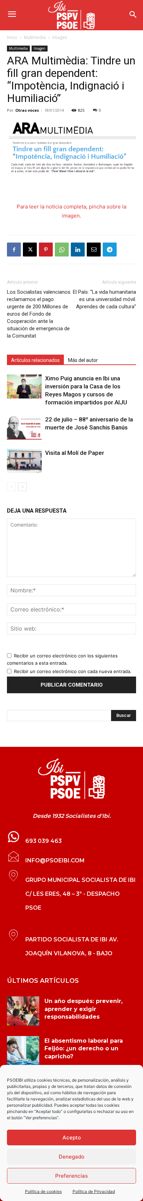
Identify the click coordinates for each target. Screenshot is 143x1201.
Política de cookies (43, 1191)
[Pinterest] (46, 249)
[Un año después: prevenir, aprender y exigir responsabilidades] (23, 1011)
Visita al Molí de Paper (74, 452)
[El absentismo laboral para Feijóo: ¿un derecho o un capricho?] (23, 1050)
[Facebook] (14, 249)
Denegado (71, 1156)
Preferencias (71, 1175)
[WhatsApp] (62, 249)
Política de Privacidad (94, 1191)
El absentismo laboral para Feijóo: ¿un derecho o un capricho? (83, 1048)
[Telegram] (110, 249)
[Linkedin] (78, 249)
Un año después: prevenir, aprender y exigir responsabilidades (83, 1009)
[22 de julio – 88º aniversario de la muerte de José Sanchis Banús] (24, 428)
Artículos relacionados (35, 360)
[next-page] (22, 486)
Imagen (59, 37)
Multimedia (35, 37)
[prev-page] (11, 486)
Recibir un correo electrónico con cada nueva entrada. (73, 671)
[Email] (94, 249)
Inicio (12, 37)
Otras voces (27, 110)
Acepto (71, 1137)
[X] (30, 249)
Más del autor (83, 360)
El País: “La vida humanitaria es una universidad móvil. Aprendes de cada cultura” (104, 299)
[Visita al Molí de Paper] (24, 461)
